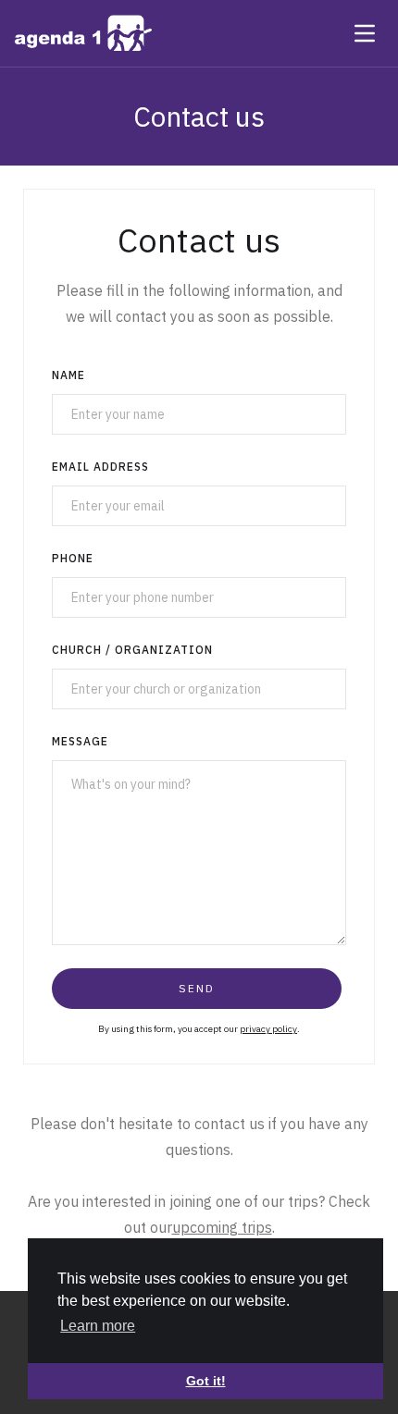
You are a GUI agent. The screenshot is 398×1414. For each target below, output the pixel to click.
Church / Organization (132, 650)
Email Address (100, 466)
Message (80, 741)
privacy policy (268, 1029)
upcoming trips (222, 1227)
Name (68, 375)
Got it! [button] (206, 1380)
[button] (365, 33)
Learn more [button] (97, 1326)
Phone (72, 558)
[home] (83, 33)
